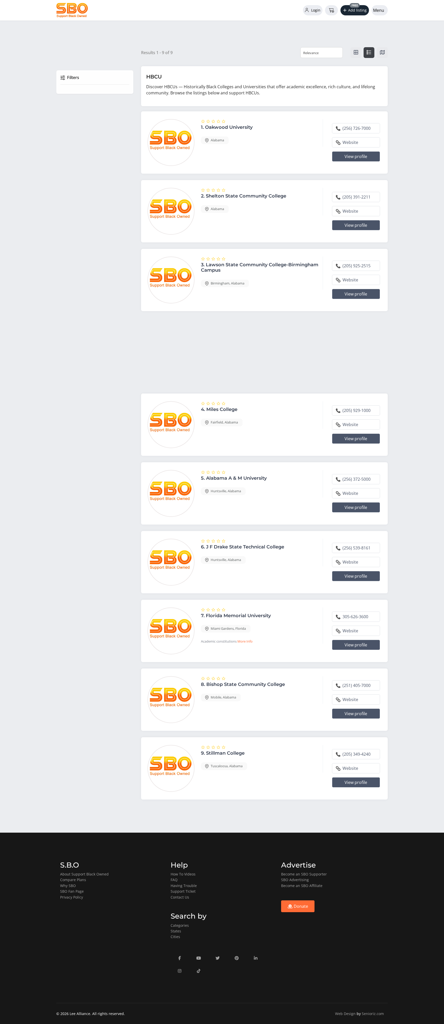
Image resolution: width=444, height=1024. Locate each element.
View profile (356, 156)
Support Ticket (183, 891)
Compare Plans (73, 879)
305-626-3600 (354, 616)
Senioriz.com (373, 1013)
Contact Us (180, 897)
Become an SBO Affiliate (301, 885)
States (176, 931)
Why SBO (68, 885)
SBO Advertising (295, 879)
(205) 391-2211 (356, 197)
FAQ (174, 879)
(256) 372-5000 (356, 479)
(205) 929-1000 (356, 410)
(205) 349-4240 (356, 754)
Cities (175, 936)
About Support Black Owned (84, 874)
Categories (180, 925)
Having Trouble (184, 885)
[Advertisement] (264, 353)
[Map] (382, 52)
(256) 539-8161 (356, 548)
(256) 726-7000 (356, 128)
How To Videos (183, 874)
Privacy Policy (71, 897)
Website (349, 142)
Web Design (345, 1013)
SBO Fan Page (72, 891)
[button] (354, 10)
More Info (245, 641)
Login (315, 10)
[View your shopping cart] (331, 10)
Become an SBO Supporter (304, 874)
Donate (300, 906)
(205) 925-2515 (356, 266)
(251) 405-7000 (356, 685)
